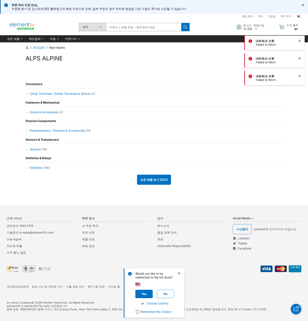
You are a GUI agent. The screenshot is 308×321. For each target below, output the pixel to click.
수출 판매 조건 (75, 286)
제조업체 (39, 47)
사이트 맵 (114, 286)
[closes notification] (303, 5)
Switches (36, 167)
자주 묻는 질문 (16, 252)
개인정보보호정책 (17, 286)
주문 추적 (285, 16)
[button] (15, 38)
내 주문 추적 (90, 225)
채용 (160, 239)
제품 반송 (88, 239)
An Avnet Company (19, 302)
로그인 (247, 25)
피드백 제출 (14, 246)
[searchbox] (143, 27)
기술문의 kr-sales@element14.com (30, 232)
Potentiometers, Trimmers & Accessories (57, 131)
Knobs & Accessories (44, 112)
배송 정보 (88, 246)
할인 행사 (247, 16)
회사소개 (163, 225)
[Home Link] (22, 27)
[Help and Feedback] (296, 309)
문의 (260, 16)
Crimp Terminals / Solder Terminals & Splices (60, 93)
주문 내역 (88, 232)
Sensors (35, 149)
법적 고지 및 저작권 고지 (47, 286)
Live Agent (14, 239)
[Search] (185, 27)
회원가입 (259, 25)
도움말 (272, 16)
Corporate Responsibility (174, 246)
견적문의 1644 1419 (20, 225)
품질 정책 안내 (167, 232)
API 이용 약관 (96, 286)
